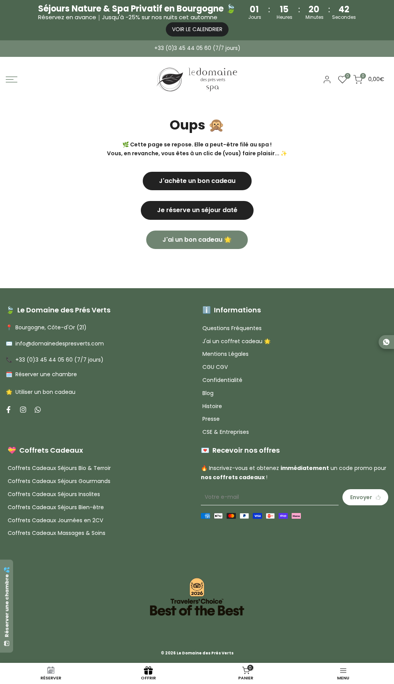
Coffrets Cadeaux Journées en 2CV (55, 520)
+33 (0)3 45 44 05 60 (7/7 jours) (197, 48)
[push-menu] (11, 79)
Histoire (212, 406)
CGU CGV (215, 367)
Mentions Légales (225, 354)
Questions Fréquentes (232, 328)
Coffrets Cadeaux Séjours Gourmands (59, 481)
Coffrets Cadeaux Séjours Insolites (54, 494)
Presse (211, 419)
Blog (208, 393)
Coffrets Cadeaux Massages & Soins (56, 533)
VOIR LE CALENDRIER (197, 29)
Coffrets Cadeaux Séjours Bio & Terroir (59, 468)
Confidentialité (222, 380)
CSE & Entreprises (225, 432)
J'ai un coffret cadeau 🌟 (236, 341)
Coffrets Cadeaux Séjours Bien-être (56, 507)
